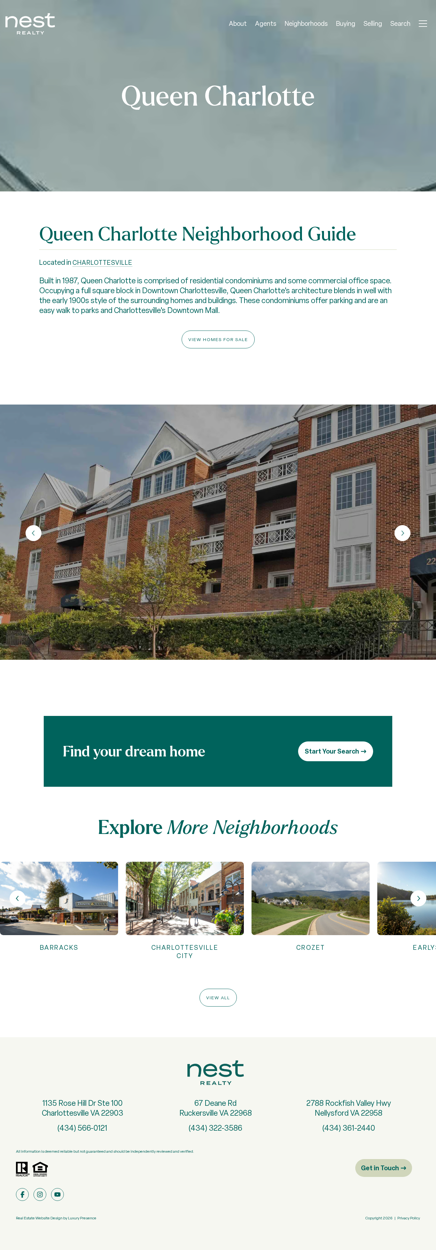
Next (402, 533)
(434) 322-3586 (215, 1128)
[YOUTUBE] (57, 1194)
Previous (33, 533)
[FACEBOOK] (22, 1194)
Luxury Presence (82, 1218)
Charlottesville (102, 262)
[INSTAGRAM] (40, 1194)
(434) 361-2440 (348, 1128)
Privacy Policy (408, 1218)
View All (218, 998)
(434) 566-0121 (82, 1128)
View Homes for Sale (218, 339)
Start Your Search (332, 751)
